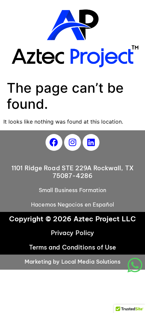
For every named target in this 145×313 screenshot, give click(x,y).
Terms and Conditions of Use (72, 247)
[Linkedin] (91, 142)
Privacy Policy (72, 233)
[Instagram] (72, 142)
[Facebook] (54, 142)
